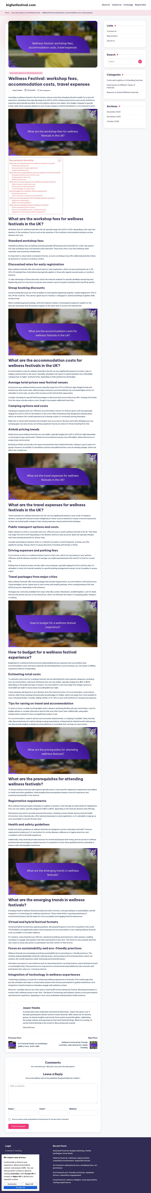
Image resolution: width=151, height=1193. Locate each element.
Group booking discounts (20, 170)
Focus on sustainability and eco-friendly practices (29, 209)
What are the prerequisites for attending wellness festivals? (32, 198)
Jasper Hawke (31, 1007)
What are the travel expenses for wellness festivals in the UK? (32, 182)
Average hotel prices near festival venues (26, 175)
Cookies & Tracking (13, 1151)
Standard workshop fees (20, 166)
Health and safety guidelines (21, 202)
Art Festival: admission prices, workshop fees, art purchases (75, 1166)
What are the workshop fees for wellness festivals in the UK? (32, 163)
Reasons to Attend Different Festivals (122, 92)
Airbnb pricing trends (19, 179)
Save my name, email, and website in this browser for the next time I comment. (40, 1119)
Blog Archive (112, 36)
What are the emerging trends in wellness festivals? (29, 205)
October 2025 (113, 121)
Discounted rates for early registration (25, 168)
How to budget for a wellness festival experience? (28, 191)
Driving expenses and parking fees (23, 186)
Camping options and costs (21, 177)
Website (73, 1109)
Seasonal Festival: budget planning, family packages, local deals (72, 1152)
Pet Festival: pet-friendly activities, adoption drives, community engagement (73, 1173)
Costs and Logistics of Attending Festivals (25, 13)
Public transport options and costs (23, 184)
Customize (12, 1184)
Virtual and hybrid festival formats (23, 207)
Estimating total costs (19, 193)
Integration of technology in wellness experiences (28, 212)
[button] (29, 1027)
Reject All (29, 1184)
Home (7, 13)
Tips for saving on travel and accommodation (27, 195)
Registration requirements (20, 200)
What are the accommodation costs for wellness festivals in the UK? (35, 173)
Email (43, 1109)
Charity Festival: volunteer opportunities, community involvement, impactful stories (71, 1159)
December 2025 (114, 112)
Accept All (20, 1187)
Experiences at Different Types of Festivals (121, 86)
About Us (111, 41)
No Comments (45, 90)
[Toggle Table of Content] (58, 160)
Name (11, 1109)
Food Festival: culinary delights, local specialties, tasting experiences (75, 1181)
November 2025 (114, 116)
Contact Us (111, 31)
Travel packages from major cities (23, 189)
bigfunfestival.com (21, 5)
